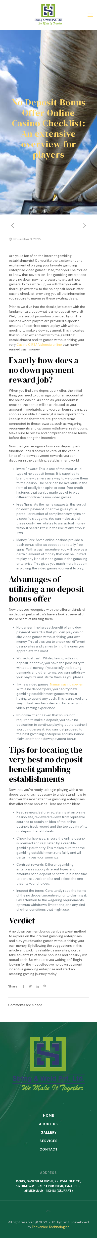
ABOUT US (48, 1124)
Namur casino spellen (66, 684)
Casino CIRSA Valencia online (39, 344)
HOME (48, 1115)
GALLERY (49, 1132)
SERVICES (49, 1141)
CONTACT (49, 1149)
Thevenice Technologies (50, 1227)
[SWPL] (48, 14)
